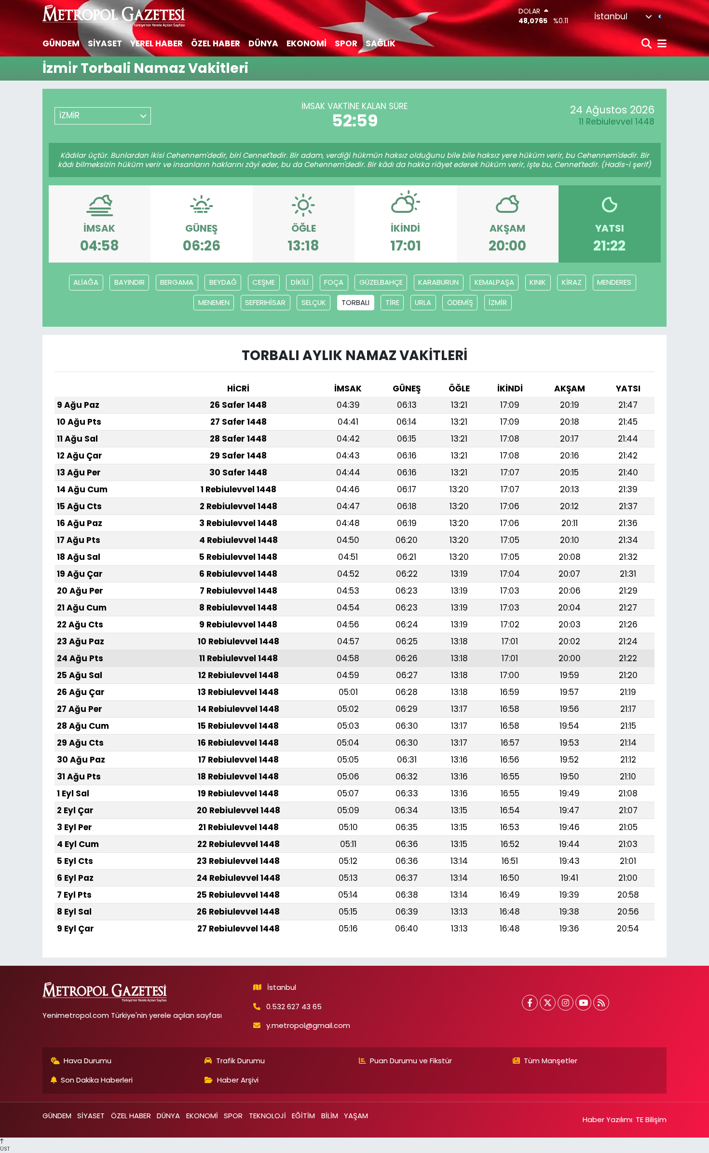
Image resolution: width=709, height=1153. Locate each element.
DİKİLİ (300, 282)
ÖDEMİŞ (460, 302)
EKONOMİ (306, 43)
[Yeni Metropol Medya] (114, 15)
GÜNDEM (61, 43)
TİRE (392, 302)
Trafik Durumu (240, 1061)
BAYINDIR (129, 282)
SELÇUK (313, 302)
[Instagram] (565, 1003)
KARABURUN (438, 282)
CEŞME (263, 282)
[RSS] (601, 1003)
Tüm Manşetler (550, 1061)
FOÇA (333, 282)
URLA (423, 302)
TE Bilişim (651, 1119)
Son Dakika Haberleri (97, 1080)
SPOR (346, 43)
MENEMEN (214, 302)
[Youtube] (583, 1003)
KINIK (538, 282)
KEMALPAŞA (494, 282)
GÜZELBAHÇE (381, 282)
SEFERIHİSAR (265, 302)
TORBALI (355, 302)
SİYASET (105, 43)
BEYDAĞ (223, 282)
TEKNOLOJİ (267, 1116)
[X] (548, 1003)
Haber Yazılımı (607, 1119)
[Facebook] (530, 1003)
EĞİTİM (303, 1116)
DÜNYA (263, 43)
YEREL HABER (156, 43)
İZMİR (498, 302)
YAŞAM (356, 1116)
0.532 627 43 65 (294, 1006)
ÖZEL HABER (215, 43)
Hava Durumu (87, 1061)
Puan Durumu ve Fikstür (411, 1061)
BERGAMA (176, 282)
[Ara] (647, 44)
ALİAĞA (85, 282)
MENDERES (614, 282)
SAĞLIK (380, 43)
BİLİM (329, 1116)
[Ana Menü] (660, 44)
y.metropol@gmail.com (308, 1025)
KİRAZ (572, 282)
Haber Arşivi (238, 1080)
